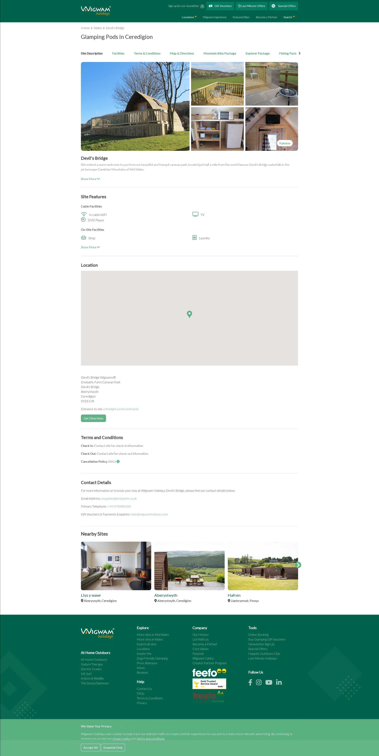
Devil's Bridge (115, 28)
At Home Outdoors (94, 659)
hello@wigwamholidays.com (149, 514)
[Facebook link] (252, 683)
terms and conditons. (151, 738)
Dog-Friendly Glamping (152, 658)
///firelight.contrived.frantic (121, 409)
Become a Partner (266, 17)
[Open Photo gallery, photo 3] (271, 84)
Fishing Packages (291, 53)
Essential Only (113, 747)
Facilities (118, 53)
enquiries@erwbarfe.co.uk (119, 498)
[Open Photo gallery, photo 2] (217, 84)
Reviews (142, 672)
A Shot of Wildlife (92, 678)
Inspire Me (144, 653)
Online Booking (258, 634)
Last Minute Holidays (262, 658)
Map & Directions (182, 53)
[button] (189, 314)
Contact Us (144, 688)
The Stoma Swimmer (95, 683)
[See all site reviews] (209, 684)
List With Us (200, 639)
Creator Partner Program (209, 663)
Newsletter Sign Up (261, 644)
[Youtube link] (270, 683)
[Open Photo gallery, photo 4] (217, 129)
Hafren (234, 595)
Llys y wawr (91, 595)
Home (85, 28)
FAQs (140, 693)
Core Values (200, 649)
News (141, 668)
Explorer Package (258, 53)
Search (288, 17)
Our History (200, 634)
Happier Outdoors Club (264, 653)
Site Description (92, 53)
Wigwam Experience (214, 17)
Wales (98, 28)
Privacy (142, 703)
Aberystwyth (165, 595)
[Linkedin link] (280, 683)
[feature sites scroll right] (298, 565)
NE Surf (86, 673)
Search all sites (147, 644)
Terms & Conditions (147, 53)
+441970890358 (119, 506)
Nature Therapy (92, 664)
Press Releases (147, 663)
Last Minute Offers (253, 6)
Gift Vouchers (223, 6)
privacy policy (122, 738)
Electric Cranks (91, 669)
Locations (188, 17)
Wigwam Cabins (203, 658)
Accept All (90, 747)
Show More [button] (89, 179)
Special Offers (287, 6)
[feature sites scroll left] (81, 565)
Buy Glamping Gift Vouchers (267, 639)
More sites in (153, 634)
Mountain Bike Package (220, 53)
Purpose (198, 653)
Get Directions (93, 418)
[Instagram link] (260, 683)
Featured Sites (241, 17)
